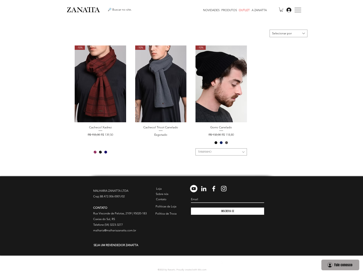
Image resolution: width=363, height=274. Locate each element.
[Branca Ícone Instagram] (223, 188)
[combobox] (288, 33)
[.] (288, 10)
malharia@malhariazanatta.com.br (114, 230)
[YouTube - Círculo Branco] (193, 188)
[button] (298, 10)
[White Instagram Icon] (229, 263)
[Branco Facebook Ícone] (213, 188)
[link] (281, 10)
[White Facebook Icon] (223, 263)
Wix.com (202, 269)
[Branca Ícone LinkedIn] (203, 188)
